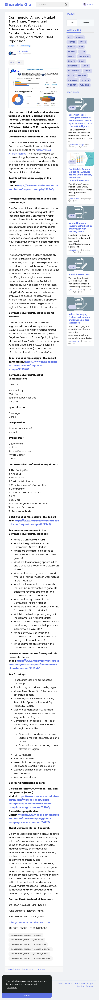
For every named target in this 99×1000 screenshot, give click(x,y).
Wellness (84, 85)
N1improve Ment (76, 290)
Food (82, 51)
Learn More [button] (12, 988)
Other (87, 70)
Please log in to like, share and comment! (26, 969)
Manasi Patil (74, 199)
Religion (82, 75)
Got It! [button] (27, 995)
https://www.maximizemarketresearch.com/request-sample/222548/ (34, 365)
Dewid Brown (74, 250)
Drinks (71, 47)
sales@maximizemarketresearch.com (30, 922)
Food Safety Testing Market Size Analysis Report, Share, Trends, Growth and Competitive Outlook (80, 175)
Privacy (68, 983)
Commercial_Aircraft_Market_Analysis (31, 949)
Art (70, 37)
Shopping (72, 80)
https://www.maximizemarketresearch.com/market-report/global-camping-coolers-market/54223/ (34, 818)
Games (71, 56)
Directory (90, 986)
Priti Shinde (23, 51)
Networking (25, 46)
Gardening (84, 56)
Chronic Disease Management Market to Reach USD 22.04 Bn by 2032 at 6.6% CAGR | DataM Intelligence (80, 121)
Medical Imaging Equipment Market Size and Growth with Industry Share (80, 227)
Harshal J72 (74, 341)
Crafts (71, 42)
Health (71, 61)
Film (81, 47)
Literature (73, 66)
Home (81, 61)
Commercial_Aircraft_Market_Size (28, 944)
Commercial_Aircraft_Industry (27, 940)
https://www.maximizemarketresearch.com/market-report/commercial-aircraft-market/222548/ (34, 664)
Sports (85, 80)
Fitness (71, 51)
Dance (83, 42)
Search (86, 22)
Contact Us (79, 983)
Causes (79, 37)
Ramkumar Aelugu (77, 145)
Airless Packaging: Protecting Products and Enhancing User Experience (79, 318)
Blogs (11, 46)
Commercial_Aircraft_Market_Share (29, 954)
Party (71, 75)
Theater (72, 85)
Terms (60, 983)
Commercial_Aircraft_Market (26, 935)
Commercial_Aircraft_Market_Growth (30, 958)
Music (85, 66)
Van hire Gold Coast (79, 274)
